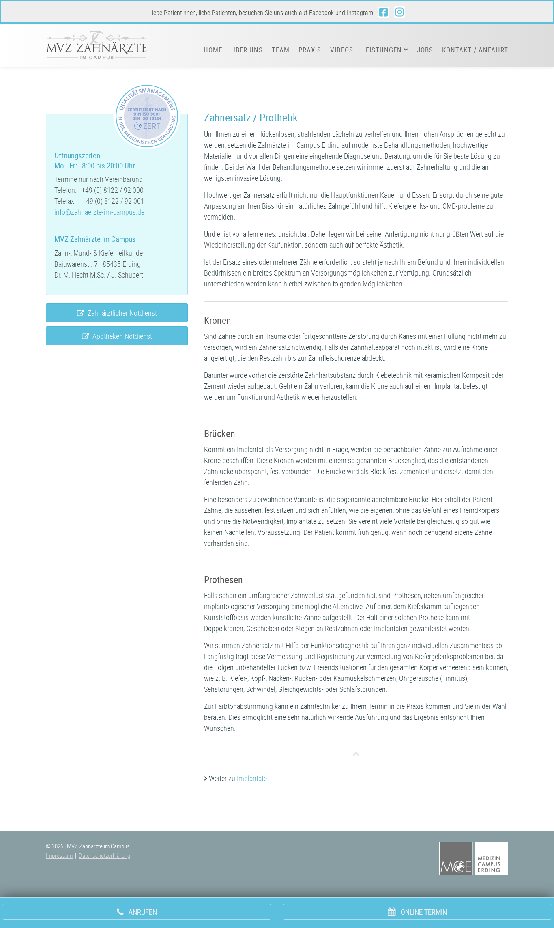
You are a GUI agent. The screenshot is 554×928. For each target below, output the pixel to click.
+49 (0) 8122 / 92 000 (113, 190)
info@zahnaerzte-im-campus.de (99, 212)
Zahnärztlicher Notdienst (120, 313)
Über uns (247, 49)
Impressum (59, 855)
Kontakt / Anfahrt (475, 49)
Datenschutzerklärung (104, 855)
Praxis (309, 49)
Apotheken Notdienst (120, 336)
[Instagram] (399, 12)
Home (213, 49)
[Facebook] (383, 12)
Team (281, 49)
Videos (341, 49)
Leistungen (383, 49)
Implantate (252, 778)
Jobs (425, 49)
